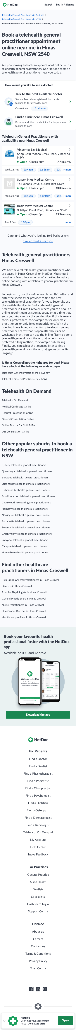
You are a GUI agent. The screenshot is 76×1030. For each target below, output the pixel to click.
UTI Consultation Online (15, 431)
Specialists (38, 896)
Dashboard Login (38, 904)
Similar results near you (38, 241)
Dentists (38, 889)
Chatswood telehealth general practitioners (26, 502)
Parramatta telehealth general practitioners (26, 521)
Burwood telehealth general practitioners (25, 477)
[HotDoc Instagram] (44, 989)
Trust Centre (38, 968)
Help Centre (38, 847)
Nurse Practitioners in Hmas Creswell (23, 605)
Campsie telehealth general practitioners (24, 546)
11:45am (28, 169)
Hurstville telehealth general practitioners (25, 552)
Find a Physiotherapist (38, 773)
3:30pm (25, 222)
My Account (38, 839)
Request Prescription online (17, 413)
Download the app (38, 714)
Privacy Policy (38, 961)
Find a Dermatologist (38, 817)
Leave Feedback (38, 854)
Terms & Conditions (38, 953)
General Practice (38, 874)
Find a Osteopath (38, 810)
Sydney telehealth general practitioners (24, 465)
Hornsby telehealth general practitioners (25, 509)
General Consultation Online (18, 419)
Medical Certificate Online (16, 406)
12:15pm (45, 169)
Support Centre (38, 911)
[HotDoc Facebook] (31, 989)
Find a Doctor (38, 759)
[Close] (4, 1021)
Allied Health (38, 882)
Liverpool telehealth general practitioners (25, 540)
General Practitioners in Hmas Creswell (24, 598)
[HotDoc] (10, 5)
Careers (38, 939)
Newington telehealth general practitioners (26, 515)
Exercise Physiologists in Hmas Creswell (24, 592)
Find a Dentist (38, 766)
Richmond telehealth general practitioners (25, 490)
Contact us (38, 946)
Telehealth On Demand (15, 400)
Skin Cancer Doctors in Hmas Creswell (24, 611)
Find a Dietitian (38, 803)
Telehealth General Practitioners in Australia (23, 15)
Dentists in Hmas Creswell (17, 586)
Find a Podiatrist (38, 781)
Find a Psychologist (38, 795)
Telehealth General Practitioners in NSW (21, 19)
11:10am (28, 196)
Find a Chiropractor (38, 788)
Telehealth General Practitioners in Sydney (26, 373)
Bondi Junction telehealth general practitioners (28, 496)
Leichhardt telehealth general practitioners (26, 484)
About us (38, 931)
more (67, 169)
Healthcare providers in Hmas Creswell (24, 617)
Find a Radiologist (38, 825)
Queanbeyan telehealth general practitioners (27, 471)
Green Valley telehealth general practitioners (27, 534)
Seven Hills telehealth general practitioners (26, 527)
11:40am (45, 196)
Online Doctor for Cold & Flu (18, 425)
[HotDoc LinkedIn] (38, 989)
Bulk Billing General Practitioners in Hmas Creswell (30, 580)
